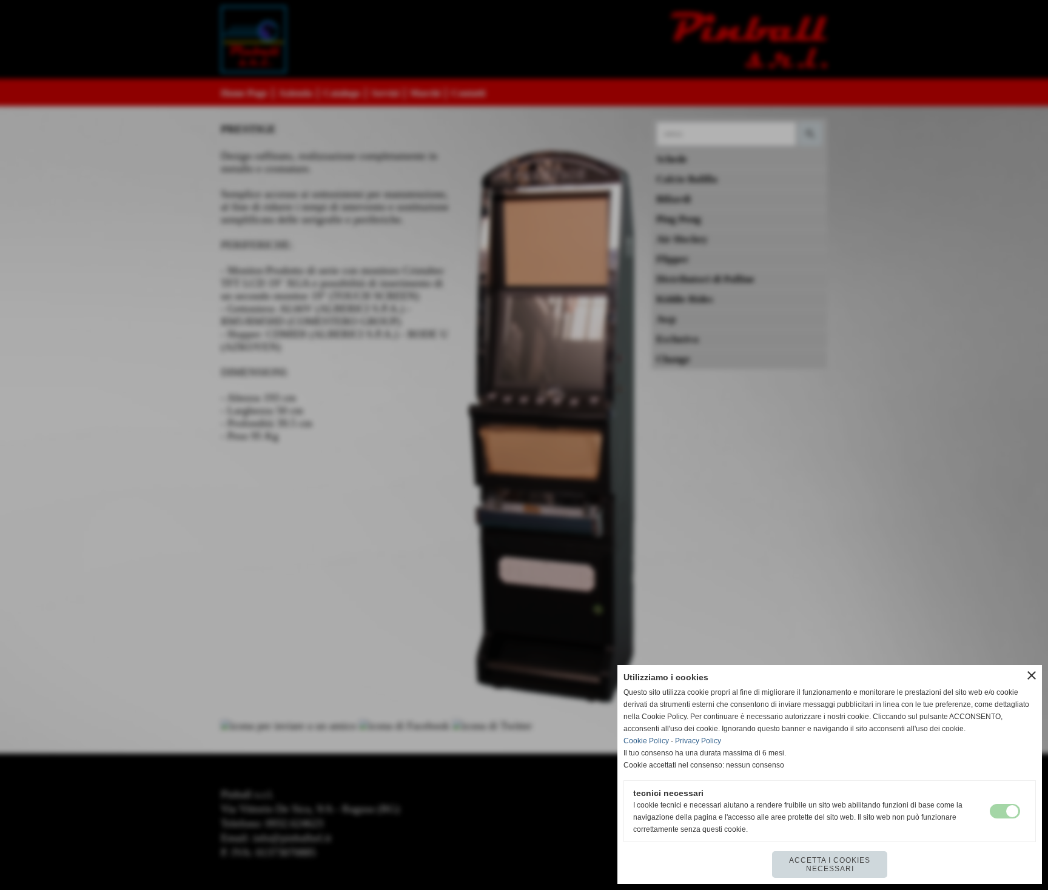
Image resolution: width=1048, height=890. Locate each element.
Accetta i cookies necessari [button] (829, 864)
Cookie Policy (646, 741)
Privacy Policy (698, 741)
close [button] (1031, 675)
